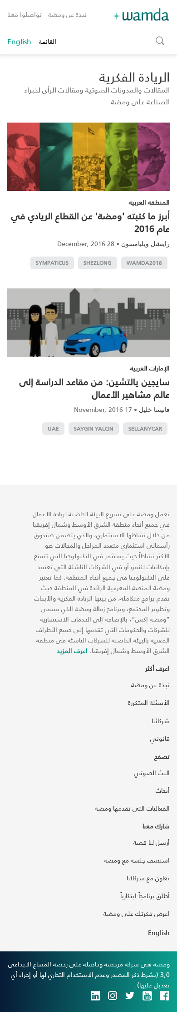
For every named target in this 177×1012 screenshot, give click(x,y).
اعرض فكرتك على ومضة (136, 913)
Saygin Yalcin (93, 428)
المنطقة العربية (149, 202)
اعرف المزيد (72, 650)
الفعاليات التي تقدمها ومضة (132, 808)
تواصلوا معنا (24, 14)
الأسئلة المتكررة (149, 702)
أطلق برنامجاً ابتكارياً (145, 895)
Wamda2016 (144, 262)
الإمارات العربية (150, 368)
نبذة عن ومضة (67, 14)
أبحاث (163, 790)
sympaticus (52, 262)
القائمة (47, 41)
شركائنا (161, 720)
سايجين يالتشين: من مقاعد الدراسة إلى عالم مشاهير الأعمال (95, 388)
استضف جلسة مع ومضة (137, 860)
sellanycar (145, 428)
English (19, 41)
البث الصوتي (152, 772)
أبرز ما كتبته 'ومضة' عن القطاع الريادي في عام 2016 (90, 222)
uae (53, 428)
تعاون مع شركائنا (148, 878)
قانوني (160, 738)
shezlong (98, 262)
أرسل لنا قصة (151, 842)
